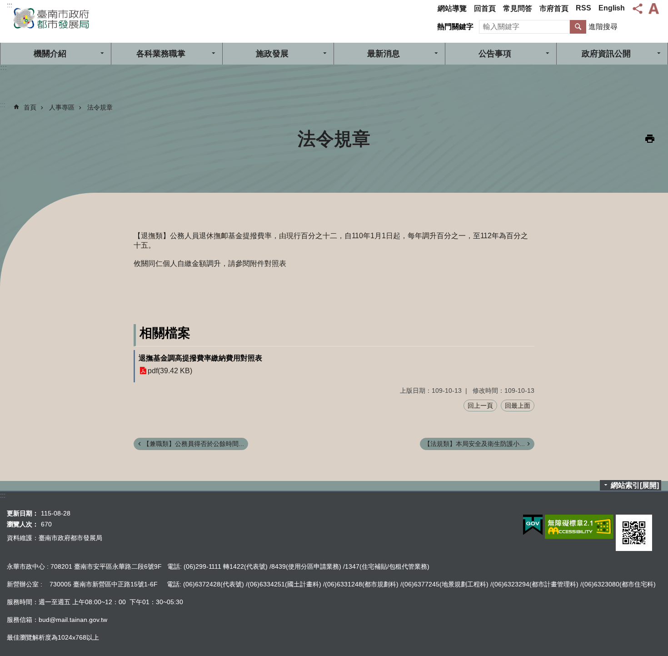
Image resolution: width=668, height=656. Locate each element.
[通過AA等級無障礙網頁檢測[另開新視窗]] (579, 527)
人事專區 (62, 107)
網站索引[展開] (635, 485)
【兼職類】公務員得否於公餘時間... (193, 443)
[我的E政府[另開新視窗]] (533, 525)
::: (9, 5)
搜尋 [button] (578, 27)
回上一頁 (480, 405)
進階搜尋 (603, 26)
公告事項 (495, 53)
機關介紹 (50, 53)
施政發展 (272, 53)
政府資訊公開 (606, 53)
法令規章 (100, 107)
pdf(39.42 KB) (170, 371)
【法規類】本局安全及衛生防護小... (474, 443)
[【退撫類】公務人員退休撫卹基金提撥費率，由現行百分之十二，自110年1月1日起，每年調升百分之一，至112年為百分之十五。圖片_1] (634, 533)
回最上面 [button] (517, 405)
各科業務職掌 (160, 53)
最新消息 (383, 53)
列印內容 (650, 138)
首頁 (30, 107)
